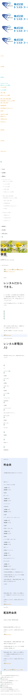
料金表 (14, 269)
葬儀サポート (3, 116)
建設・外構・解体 (4, 102)
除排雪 (2, 110)
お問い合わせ (3, 151)
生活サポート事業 (4, 114)
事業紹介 (2, 77)
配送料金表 (20, 269)
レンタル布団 (3, 87)
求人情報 (2, 140)
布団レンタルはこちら (10, 271)
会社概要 (2, 66)
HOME (2, 55)
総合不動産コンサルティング (7, 108)
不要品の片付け (4, 119)
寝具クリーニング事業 (5, 95)
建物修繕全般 (3, 105)
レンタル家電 (3, 89)
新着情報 (2, 129)
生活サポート (3, 121)
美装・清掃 (3, 92)
